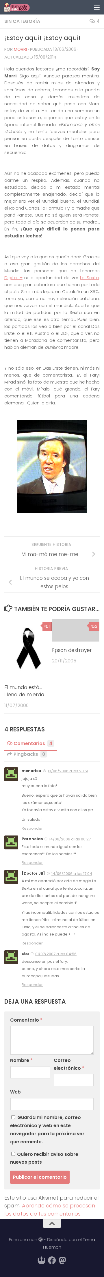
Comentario (26, 1020)
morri (20, 49)
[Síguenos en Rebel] (42, 1260)
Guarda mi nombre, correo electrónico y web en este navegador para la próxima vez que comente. (47, 1129)
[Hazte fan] (52, 1260)
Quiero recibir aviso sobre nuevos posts (44, 1158)
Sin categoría (22, 21)
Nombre (21, 1060)
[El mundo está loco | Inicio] (21, 7)
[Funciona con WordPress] (40, 1240)
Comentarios (33, 743)
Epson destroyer (72, 650)
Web (15, 1092)
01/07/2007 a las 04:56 (56, 954)
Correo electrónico (69, 1064)
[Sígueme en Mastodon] (62, 1260)
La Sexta (89, 278)
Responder (32, 828)
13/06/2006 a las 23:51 (68, 771)
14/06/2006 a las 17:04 (71, 873)
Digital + (13, 278)
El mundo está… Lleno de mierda (24, 691)
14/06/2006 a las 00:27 (70, 839)
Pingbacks (29, 754)
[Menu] (97, 7)
